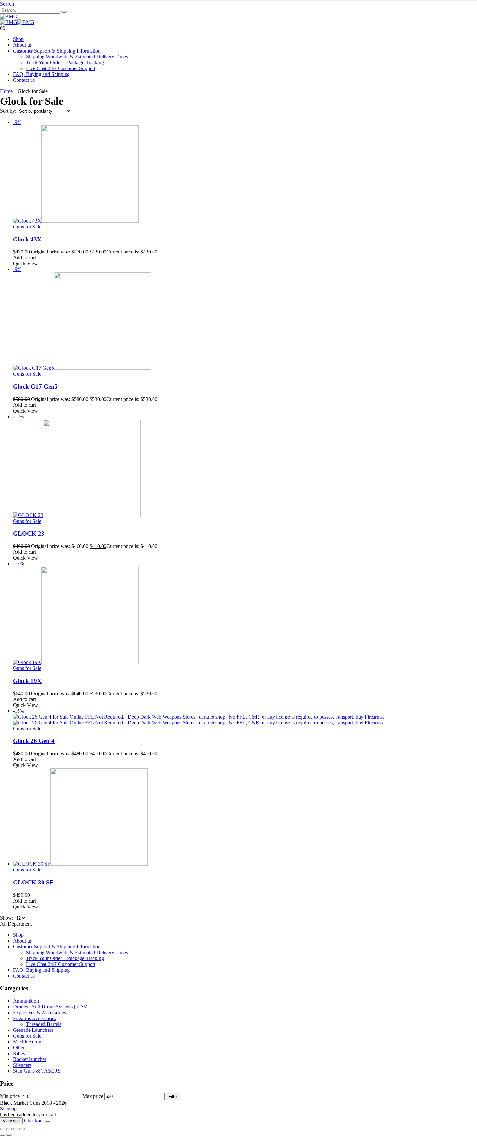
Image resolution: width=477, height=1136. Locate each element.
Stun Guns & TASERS (37, 1071)
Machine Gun (27, 1041)
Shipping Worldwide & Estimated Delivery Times (77, 56)
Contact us (24, 80)
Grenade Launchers (33, 1030)
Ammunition (26, 1001)
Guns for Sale (27, 226)
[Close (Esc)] (22, 1129)
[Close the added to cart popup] (47, 1122)
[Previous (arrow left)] (2, 1135)
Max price (92, 1096)
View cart (11, 1120)
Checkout (34, 1120)
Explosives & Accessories (39, 1012)
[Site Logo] (8, 16)
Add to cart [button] (24, 257)
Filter (173, 1096)
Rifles (19, 1053)
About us (22, 45)
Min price (10, 1096)
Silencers (22, 1065)
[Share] (15, 1129)
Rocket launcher (29, 1059)
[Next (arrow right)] (9, 1135)
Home (6, 91)
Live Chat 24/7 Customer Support (60, 68)
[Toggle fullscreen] (9, 1129)
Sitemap (8, 1108)
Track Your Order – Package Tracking (65, 62)
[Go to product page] (245, 817)
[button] (7, 3)
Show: (7, 917)
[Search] (64, 12)
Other (19, 1047)
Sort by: (9, 111)
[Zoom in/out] (2, 1129)
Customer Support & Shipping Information (57, 51)
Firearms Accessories (34, 1018)
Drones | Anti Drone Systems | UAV (50, 1006)
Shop (18, 39)
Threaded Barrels (43, 1024)
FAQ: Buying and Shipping (41, 74)
